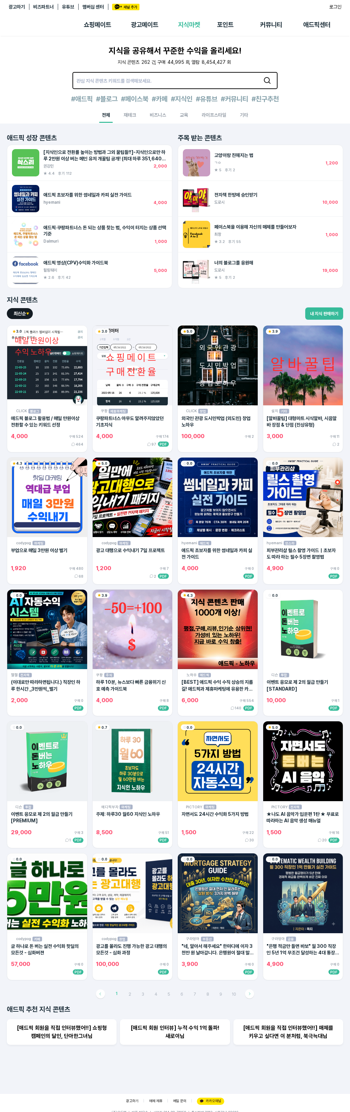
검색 (267, 80)
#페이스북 (134, 99)
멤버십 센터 (93, 7)
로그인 (335, 6)
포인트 (225, 25)
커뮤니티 (271, 25)
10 (234, 994)
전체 (106, 115)
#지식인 (181, 99)
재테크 (130, 115)
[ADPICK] (46, 25)
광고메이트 (144, 25)
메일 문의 (179, 1101)
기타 (244, 115)
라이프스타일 (214, 115)
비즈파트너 (43, 7)
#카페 (159, 99)
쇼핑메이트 (97, 25)
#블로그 (107, 99)
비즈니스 (158, 115)
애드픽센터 (317, 25)
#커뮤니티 (234, 99)
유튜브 (68, 7)
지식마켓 (189, 25)
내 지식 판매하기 (324, 313)
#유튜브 (206, 99)
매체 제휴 (155, 1101)
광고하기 (17, 7)
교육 (184, 115)
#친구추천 (265, 99)
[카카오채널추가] (125, 7)
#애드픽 (82, 99)
